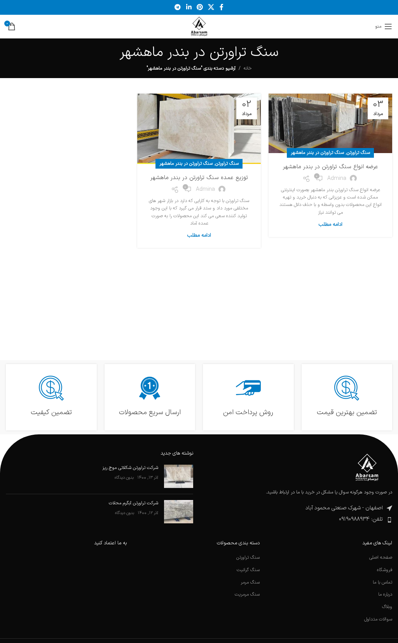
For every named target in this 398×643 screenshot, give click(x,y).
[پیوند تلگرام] (177, 7)
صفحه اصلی (380, 557)
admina (336, 178)
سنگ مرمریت (247, 594)
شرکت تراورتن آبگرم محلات (133, 503)
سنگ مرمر (250, 582)
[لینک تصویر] (367, 467)
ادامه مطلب (330, 224)
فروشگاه (384, 570)
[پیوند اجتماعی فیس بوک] (221, 7)
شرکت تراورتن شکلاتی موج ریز (130, 467)
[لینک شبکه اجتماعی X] (211, 7)
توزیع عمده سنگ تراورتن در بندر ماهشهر (199, 177)
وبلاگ (387, 607)
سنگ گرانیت (248, 570)
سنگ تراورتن (358, 152)
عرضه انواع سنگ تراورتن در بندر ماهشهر (330, 166)
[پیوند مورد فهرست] (298, 519)
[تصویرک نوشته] (178, 476)
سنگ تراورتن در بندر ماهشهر (317, 152)
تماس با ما (382, 582)
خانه (247, 68)
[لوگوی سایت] (199, 26)
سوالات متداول (378, 619)
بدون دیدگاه (124, 477)
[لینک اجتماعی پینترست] (199, 7)
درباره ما (385, 594)
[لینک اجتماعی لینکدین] (188, 7)
